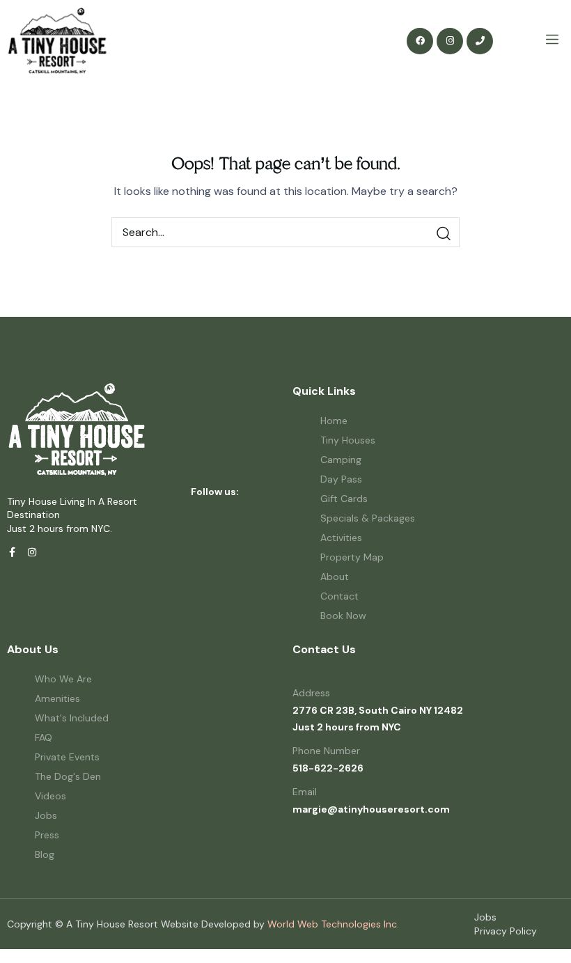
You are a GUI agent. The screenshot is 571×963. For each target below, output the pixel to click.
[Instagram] (450, 41)
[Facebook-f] (12, 552)
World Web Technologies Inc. (333, 924)
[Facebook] (420, 41)
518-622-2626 (327, 768)
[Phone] (480, 41)
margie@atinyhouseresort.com (371, 809)
